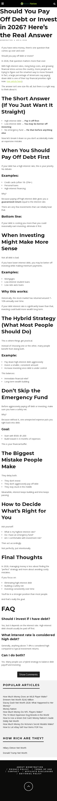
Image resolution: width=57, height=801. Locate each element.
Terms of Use (43, 769)
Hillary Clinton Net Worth (14, 747)
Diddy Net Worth (11, 721)
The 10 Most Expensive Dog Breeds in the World (26, 715)
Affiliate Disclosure (39, 771)
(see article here (14, 81)
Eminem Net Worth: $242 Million (18, 699)
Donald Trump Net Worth (15, 753)
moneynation (6, 40)
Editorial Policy (30, 774)
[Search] (54, 3)
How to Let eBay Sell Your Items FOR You (23, 727)
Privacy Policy (19, 769)
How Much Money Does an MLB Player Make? (25, 696)
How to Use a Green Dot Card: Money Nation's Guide (28, 718)
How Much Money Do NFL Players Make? (23, 711)
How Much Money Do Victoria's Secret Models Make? (28, 724)
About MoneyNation (30, 767)
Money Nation (10, 708)
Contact (13, 771)
